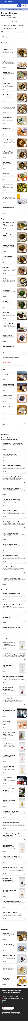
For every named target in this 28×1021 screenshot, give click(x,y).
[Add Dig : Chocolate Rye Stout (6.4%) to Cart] (24, 693)
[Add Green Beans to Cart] (24, 295)
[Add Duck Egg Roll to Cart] (24, 168)
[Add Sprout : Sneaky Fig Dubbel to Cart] (24, 516)
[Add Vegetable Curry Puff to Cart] (24, 66)
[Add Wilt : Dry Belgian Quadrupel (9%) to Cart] (24, 907)
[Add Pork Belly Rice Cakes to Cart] (24, 250)
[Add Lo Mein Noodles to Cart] (24, 262)
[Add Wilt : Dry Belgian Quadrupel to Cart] (24, 538)
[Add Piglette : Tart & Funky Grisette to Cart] (24, 583)
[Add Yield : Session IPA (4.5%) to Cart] (24, 918)
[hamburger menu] (2, 5)
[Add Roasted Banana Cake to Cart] (24, 938)
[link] (14, 32)
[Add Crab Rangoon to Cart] (24, 134)
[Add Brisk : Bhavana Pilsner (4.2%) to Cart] (24, 671)
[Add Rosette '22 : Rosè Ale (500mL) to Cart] (24, 599)
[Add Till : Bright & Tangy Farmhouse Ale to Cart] (24, 448)
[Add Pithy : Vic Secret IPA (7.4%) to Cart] (24, 772)
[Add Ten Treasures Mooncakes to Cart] (24, 983)
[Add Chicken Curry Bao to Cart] (24, 100)
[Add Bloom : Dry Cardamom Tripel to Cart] (24, 527)
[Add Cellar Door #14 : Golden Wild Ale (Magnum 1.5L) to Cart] (24, 621)
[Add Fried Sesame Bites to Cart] (24, 950)
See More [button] (21, 1)
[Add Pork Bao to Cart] (24, 201)
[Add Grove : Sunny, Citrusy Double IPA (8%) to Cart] (24, 738)
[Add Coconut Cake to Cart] (24, 972)
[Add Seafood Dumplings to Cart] (24, 145)
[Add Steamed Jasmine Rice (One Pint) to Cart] (24, 378)
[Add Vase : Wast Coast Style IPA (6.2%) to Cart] (24, 895)
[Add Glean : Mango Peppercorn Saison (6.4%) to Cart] (24, 727)
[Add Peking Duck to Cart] (24, 318)
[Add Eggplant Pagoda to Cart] (24, 340)
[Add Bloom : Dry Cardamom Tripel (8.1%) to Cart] (24, 648)
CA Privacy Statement (7, 1013)
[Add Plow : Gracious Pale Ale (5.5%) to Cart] (24, 783)
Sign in (24, 6)
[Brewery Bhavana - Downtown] (5, 6)
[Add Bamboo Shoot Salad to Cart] (24, 213)
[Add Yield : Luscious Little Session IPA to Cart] (24, 471)
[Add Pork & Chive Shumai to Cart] (24, 55)
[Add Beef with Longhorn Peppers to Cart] (24, 239)
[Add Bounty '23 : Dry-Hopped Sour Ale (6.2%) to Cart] (24, 659)
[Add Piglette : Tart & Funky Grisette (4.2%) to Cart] (24, 761)
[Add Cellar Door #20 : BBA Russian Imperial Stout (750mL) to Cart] (24, 610)
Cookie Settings (17, 1013)
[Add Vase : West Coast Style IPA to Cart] (24, 561)
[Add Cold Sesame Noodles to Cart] (24, 352)
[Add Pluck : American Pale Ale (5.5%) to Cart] (24, 794)
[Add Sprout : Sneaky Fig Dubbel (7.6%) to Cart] (24, 862)
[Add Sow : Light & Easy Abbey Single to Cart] (24, 505)
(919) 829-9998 (5, 995)
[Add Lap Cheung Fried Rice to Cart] (24, 329)
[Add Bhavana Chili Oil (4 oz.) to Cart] (24, 390)
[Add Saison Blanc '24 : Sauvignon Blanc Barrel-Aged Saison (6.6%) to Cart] (24, 839)
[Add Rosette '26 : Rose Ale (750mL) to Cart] (24, 633)
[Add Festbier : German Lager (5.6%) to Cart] (24, 716)
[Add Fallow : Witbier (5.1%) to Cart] (24, 704)
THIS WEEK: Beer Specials (11, 1)
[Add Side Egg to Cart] (24, 423)
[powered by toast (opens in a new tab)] (8, 1008)
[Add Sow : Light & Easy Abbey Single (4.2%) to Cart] (24, 850)
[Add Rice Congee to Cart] (24, 284)
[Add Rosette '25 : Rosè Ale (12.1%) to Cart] (24, 828)
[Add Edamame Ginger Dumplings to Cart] (24, 123)
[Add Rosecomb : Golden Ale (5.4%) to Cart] (24, 817)
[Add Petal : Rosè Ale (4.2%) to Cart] (24, 749)
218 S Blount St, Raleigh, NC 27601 (10, 996)
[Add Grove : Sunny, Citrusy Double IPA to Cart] (24, 482)
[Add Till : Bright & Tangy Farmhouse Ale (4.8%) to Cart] (24, 884)
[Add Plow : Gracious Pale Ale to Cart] (24, 460)
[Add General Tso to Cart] (24, 273)
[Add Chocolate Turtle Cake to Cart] (24, 961)
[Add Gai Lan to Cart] (24, 307)
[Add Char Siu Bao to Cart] (24, 111)
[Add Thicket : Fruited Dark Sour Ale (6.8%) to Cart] (24, 873)
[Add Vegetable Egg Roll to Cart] (24, 156)
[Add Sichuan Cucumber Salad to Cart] (24, 190)
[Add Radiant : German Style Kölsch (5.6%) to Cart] (24, 806)
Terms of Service (6, 1012)
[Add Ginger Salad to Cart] (24, 179)
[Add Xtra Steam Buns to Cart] (24, 412)
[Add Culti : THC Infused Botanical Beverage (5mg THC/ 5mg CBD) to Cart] (24, 682)
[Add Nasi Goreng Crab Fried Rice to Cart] (24, 228)
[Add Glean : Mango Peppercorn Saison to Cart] (24, 493)
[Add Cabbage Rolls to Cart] (24, 78)
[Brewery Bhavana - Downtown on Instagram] (2, 1003)
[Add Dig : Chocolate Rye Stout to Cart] (24, 550)
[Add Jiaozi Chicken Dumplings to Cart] (24, 89)
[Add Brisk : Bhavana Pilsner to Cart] (24, 572)
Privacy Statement (15, 1012)
